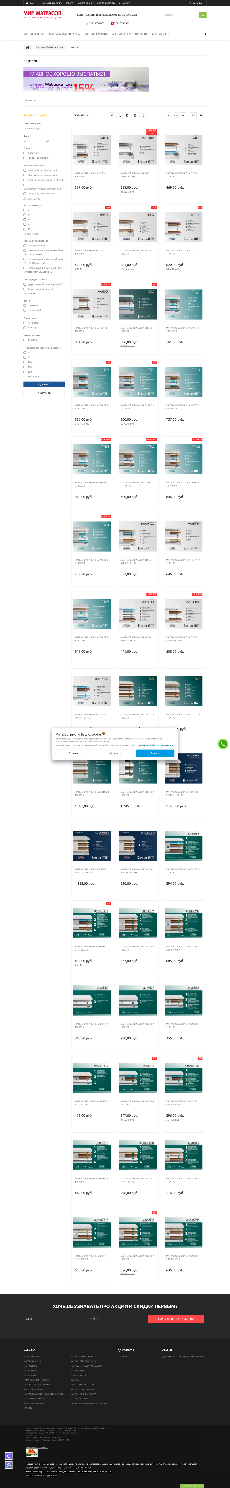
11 (28, 219)
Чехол (26, 301)
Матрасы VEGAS (31, 1357)
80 (28, 352)
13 (28, 229)
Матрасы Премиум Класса (37, 1399)
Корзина (197, 3)
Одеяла (75, 1380)
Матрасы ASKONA (32, 1361)
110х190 (32, 340)
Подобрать (44, 384)
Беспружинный (36, 245)
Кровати (28, 1408)
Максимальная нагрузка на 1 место (42, 348)
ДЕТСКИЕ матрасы (79, 1375)
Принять (155, 753)
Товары (27, 148)
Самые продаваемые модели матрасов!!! (92, 1403)
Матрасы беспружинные (83, 1389)
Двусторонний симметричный (44, 284)
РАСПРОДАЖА (30, 1375)
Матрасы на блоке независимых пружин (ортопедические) (45, 1394)
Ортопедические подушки (37, 1385)
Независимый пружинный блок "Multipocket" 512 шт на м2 (43, 270)
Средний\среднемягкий (41, 193)
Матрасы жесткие (80, 1399)
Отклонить (75, 753)
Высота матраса (32, 205)
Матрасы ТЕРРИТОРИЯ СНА (84, 1361)
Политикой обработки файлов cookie (155, 745)
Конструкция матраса (35, 279)
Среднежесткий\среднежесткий (42, 188)
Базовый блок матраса (35, 241)
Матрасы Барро (78, 1371)
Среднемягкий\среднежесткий (45, 180)
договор (122, 1357)
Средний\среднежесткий (42, 170)
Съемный (32, 305)
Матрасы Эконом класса (83, 1394)
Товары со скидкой (38, 157)
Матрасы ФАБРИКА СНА (82, 1357)
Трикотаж (33, 322)
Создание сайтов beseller (192, 1486)
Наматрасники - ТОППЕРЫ (36, 1380)
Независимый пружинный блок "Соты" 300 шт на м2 (43, 261)
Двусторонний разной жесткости (38, 291)
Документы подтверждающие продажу (183, 1357)
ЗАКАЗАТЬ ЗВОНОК (223, 744)
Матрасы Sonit (31, 1371)
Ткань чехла (29, 318)
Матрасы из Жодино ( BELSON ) (86, 1366)
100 (29, 362)
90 (28, 357)
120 (29, 371)
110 (29, 367)
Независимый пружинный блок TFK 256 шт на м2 (43, 252)
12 (28, 224)
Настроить (115, 753)
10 (28, 214)
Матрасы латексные (34, 1403)
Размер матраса (32, 335)
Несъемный (34, 310)
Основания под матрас (83, 1385)
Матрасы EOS (30, 1366)
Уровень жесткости (34, 165)
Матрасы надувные (33, 1389)
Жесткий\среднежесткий (42, 175)
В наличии (33, 153)
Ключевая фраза (32, 123)
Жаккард (32, 327)
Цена (26, 136)
